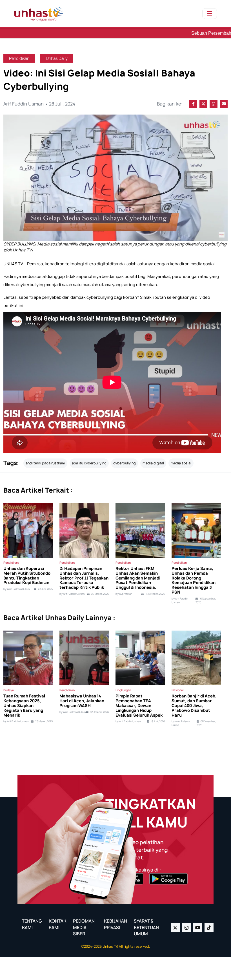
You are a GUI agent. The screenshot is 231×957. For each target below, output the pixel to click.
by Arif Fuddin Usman (72, 594)
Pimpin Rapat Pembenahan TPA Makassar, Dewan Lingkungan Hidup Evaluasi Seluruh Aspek (139, 705)
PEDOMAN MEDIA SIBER (84, 927)
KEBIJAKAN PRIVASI (115, 924)
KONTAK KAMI (57, 924)
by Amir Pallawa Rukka (16, 589)
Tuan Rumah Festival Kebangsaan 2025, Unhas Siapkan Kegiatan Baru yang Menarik (24, 705)
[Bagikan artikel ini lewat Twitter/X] (203, 104)
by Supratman (123, 594)
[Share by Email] (224, 104)
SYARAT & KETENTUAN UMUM (146, 927)
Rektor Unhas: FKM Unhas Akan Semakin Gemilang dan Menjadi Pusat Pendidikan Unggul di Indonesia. (137, 578)
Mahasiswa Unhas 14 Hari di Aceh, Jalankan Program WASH (81, 701)
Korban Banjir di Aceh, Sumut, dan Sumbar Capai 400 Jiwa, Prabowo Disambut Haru (194, 705)
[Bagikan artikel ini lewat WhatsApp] (213, 104)
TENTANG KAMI (32, 924)
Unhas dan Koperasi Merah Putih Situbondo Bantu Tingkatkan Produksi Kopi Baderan (26, 575)
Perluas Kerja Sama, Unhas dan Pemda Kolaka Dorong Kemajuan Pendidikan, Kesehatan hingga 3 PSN (194, 580)
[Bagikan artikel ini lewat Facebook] (193, 104)
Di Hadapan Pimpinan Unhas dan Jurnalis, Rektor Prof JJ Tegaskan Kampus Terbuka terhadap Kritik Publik (83, 578)
